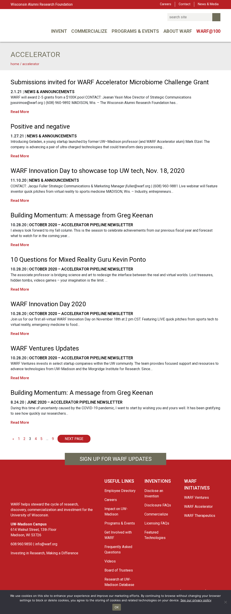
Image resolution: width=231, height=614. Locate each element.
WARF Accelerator (198, 506)
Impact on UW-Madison (116, 511)
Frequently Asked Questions (118, 549)
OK (117, 607)
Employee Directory (120, 491)
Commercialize (89, 31)
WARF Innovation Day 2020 (48, 304)
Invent (59, 31)
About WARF (177, 31)
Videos (110, 561)
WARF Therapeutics (199, 515)
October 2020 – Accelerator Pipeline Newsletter (81, 225)
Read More (20, 112)
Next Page (74, 439)
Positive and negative (40, 126)
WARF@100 (208, 31)
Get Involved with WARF (118, 535)
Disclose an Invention (153, 493)
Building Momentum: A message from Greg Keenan (82, 215)
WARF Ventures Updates (45, 348)
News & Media (208, 4)
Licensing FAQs (156, 523)
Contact (184, 4)
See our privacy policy (195, 600)
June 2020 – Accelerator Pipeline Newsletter (74, 402)
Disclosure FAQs (157, 505)
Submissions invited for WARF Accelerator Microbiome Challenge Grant (110, 82)
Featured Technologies (155, 535)
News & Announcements (49, 91)
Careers (165, 4)
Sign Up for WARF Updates (116, 459)
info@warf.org (46, 544)
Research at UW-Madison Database (119, 582)
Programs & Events (135, 31)
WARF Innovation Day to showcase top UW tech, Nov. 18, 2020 (98, 170)
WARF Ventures (196, 497)
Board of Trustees (118, 570)
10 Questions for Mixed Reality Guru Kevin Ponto (78, 259)
